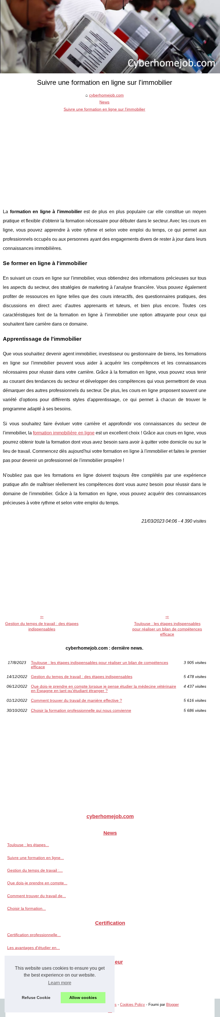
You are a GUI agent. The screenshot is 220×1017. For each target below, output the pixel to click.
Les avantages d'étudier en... (33, 947)
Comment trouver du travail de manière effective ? (76, 700)
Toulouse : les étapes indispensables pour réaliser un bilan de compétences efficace (167, 628)
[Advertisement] (104, 155)
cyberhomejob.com (106, 95)
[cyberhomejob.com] (110, 36)
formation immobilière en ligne (64, 432)
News (104, 102)
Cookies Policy (132, 1004)
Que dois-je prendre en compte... (37, 883)
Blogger (172, 1004)
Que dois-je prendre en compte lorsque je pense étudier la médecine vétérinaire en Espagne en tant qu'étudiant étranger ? (103, 688)
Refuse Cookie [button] (36, 997)
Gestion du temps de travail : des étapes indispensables (41, 626)
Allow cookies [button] (83, 997)
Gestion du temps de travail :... (35, 870)
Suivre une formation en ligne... (35, 857)
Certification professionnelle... (34, 934)
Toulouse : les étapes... (28, 844)
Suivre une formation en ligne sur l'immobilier (104, 109)
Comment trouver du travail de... (36, 895)
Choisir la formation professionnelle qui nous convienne (81, 710)
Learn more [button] (59, 982)
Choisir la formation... (26, 908)
